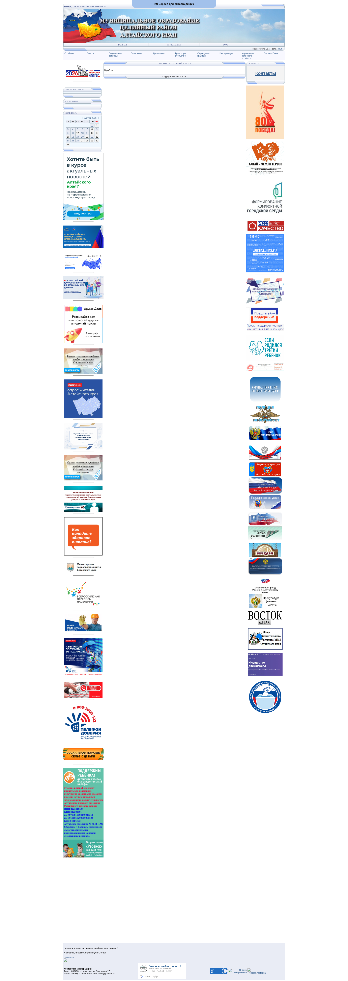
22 (92, 137)
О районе (69, 53)
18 (72, 137)
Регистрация (174, 45)
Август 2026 (90, 118)
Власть (90, 53)
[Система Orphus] (162, 978)
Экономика (136, 53)
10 (68, 133)
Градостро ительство (180, 54)
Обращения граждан (203, 54)
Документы (159, 53)
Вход (225, 45)
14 (87, 133)
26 (77, 140)
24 (68, 140)
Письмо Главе (271, 53)
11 (73, 133)
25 (72, 140)
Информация (226, 53)
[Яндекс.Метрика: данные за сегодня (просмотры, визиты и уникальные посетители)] (257, 971)
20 (82, 137)
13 (82, 133)
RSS (280, 49)
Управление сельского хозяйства (248, 55)
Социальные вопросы (115, 54)
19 (77, 137)
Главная (122, 45)
